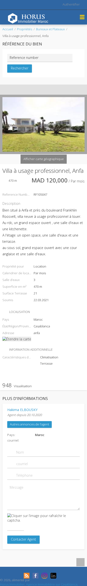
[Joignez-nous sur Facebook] (35, 576)
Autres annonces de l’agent (29, 424)
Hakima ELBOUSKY (22, 409)
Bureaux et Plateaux (50, 29)
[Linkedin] (53, 576)
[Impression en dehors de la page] (39, 89)
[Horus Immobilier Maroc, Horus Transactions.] (28, 18)
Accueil (7, 29)
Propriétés (24, 29)
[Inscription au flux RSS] (26, 576)
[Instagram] (44, 576)
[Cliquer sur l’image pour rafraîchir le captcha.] (43, 518)
